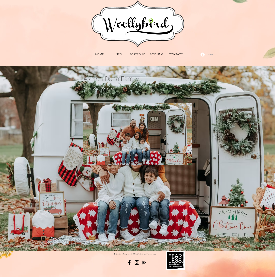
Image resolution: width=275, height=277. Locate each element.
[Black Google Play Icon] (144, 262)
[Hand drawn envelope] (175, 260)
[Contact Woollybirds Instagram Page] (137, 262)
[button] (137, 54)
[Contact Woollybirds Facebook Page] (129, 262)
